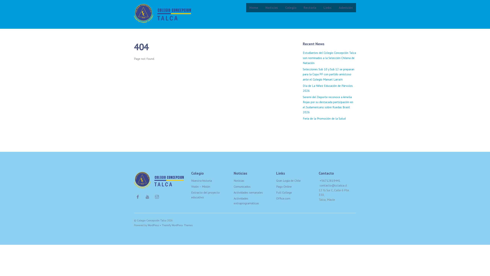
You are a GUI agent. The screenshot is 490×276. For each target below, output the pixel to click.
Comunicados (242, 186)
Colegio (290, 7)
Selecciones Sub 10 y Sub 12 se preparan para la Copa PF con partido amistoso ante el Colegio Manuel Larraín (328, 74)
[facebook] (138, 196)
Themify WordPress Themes (177, 225)
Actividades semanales (248, 192)
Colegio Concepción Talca (151, 220)
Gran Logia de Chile (288, 180)
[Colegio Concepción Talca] (162, 20)
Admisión (346, 7)
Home (253, 7)
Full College (284, 192)
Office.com (283, 198)
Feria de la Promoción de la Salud (324, 118)
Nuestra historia (201, 180)
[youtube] (147, 196)
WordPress (153, 225)
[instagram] (157, 196)
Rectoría (310, 7)
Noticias (271, 7)
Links (327, 7)
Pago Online (284, 186)
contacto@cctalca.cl (333, 185)
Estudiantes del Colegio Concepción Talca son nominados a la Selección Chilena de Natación (329, 58)
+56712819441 (330, 180)
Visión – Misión (200, 186)
